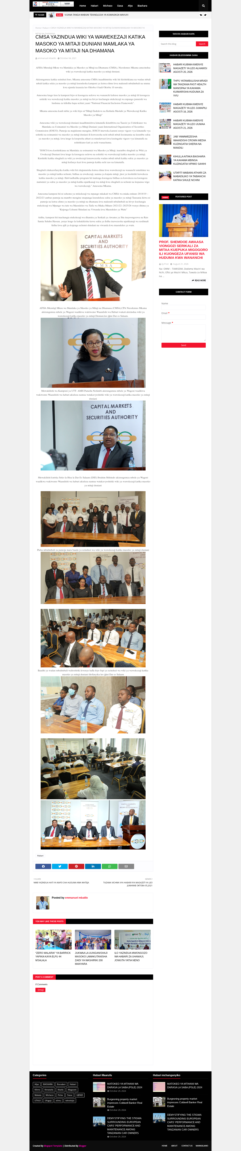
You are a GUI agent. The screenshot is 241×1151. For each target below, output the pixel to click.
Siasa (69, 1095)
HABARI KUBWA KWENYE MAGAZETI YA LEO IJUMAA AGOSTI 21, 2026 (189, 124)
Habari (46, 27)
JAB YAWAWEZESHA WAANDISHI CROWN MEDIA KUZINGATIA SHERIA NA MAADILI (189, 142)
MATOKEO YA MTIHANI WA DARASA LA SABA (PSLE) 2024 (124, 1085)
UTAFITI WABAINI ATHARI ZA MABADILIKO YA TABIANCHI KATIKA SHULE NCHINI (189, 176)
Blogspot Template (53, 1145)
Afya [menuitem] (130, 5)
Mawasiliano (202, 1145)
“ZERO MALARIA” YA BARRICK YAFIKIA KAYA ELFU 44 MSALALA (53, 956)
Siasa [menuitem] (120, 5)
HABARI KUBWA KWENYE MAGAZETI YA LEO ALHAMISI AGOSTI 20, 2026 (190, 68)
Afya (37, 1084)
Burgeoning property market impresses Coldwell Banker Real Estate (124, 1103)
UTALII (37, 1100)
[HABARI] (183, 220)
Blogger (82, 1145)
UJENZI (80, 1095)
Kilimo (37, 1089)
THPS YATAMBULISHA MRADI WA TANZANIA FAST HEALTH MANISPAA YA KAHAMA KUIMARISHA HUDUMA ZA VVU (190, 88)
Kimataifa (49, 1089)
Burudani (61, 1084)
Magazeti (72, 1089)
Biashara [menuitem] (142, 5)
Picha (60, 1095)
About (174, 1145)
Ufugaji (48, 1100)
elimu (58, 1100)
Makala (38, 1095)
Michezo (49, 1095)
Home (38, 27)
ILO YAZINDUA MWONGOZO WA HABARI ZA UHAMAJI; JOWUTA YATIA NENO (130, 956)
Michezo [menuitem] (107, 5)
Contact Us (186, 1145)
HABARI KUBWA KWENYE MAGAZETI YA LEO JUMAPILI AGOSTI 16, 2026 (190, 108)
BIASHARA (48, 1084)
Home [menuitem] (83, 5)
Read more (200, 280)
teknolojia (69, 1100)
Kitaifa (60, 1089)
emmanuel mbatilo (47, 58)
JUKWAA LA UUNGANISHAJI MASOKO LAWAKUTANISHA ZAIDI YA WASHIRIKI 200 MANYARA (91, 958)
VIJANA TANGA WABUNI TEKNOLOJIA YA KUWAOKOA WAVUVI (96, 15)
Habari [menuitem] (94, 5)
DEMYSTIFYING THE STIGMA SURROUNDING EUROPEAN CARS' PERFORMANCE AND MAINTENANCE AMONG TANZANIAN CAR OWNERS (124, 1125)
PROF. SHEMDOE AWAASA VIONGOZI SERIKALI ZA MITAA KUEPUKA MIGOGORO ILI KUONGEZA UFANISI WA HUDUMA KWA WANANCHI (183, 249)
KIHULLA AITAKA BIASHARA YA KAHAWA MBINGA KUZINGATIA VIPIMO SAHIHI (189, 160)
